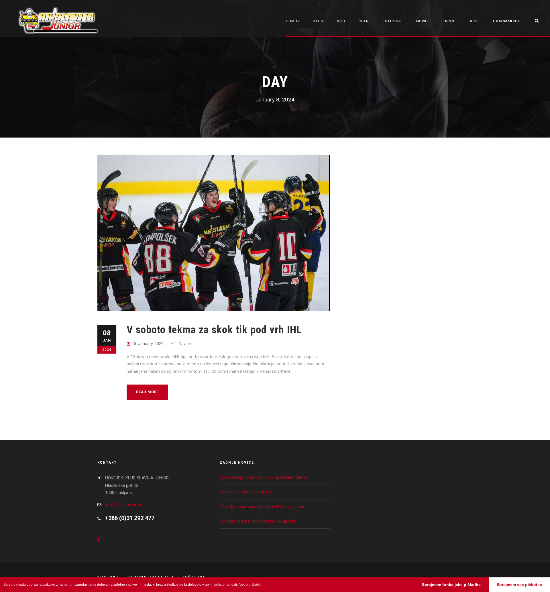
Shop (474, 21)
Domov (293, 21)
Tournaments (506, 21)
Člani (364, 21)
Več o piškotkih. (251, 585)
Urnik (449, 21)
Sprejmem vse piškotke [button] (519, 584)
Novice (423, 21)
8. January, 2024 (149, 343)
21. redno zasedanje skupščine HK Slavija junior (262, 506)
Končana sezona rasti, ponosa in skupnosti (258, 521)
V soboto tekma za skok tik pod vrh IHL (214, 330)
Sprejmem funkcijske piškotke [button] (451, 584)
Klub (318, 21)
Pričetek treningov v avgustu (245, 492)
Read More (147, 392)
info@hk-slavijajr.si (123, 504)
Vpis (341, 21)
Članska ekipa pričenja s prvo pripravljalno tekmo (263, 477)
